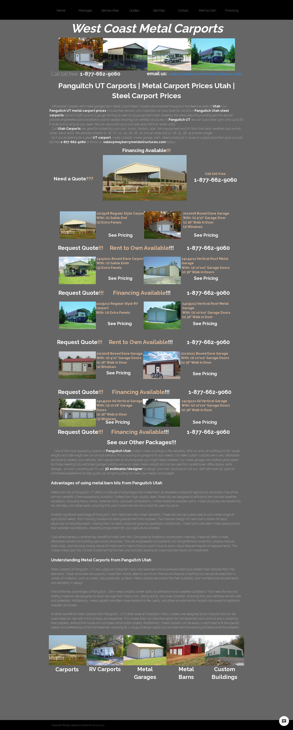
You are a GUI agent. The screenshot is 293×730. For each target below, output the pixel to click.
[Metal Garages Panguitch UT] (81, 54)
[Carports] (68, 650)
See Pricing (120, 235)
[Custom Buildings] (224, 650)
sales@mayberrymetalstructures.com (134, 142)
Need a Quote (73, 179)
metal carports (122, 137)
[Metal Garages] (145, 650)
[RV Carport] (77, 315)
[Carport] (78, 225)
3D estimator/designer (124, 469)
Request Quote (80, 248)
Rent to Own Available (142, 248)
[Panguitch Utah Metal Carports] (125, 54)
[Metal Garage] (162, 225)
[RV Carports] (105, 650)
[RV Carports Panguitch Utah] (213, 54)
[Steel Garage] (162, 315)
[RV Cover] (77, 270)
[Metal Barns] (185, 650)
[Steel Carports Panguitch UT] (169, 54)
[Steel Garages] (77, 365)
